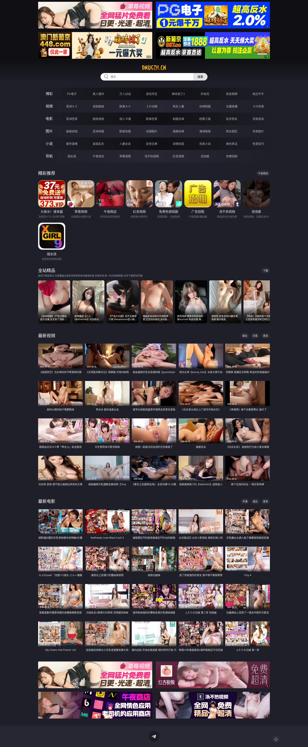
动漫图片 (151, 131)
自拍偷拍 (98, 106)
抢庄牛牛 (258, 94)
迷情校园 (178, 144)
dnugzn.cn (154, 67)
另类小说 (205, 144)
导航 (49, 156)
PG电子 (72, 94)
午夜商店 (98, 156)
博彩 (49, 93)
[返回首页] (276, 739)
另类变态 (258, 119)
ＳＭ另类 (258, 106)
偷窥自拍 (72, 131)
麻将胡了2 (178, 94)
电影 (49, 118)
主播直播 (231, 106)
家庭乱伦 (98, 144)
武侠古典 (151, 144)
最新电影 (46, 501)
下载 (265, 270)
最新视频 (46, 335)
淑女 (255, 501)
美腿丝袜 (178, 131)
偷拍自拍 (98, 119)
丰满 (244, 501)
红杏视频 (178, 156)
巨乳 (255, 335)
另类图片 (258, 131)
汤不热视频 (152, 156)
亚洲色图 (98, 131)
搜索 (200, 77)
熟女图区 (231, 131)
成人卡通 (125, 119)
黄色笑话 (231, 144)
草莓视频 (125, 156)
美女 (244, 335)
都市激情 (72, 144)
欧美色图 (125, 131)
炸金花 (205, 94)
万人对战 (125, 94)
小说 (49, 143)
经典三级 (205, 119)
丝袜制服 (205, 106)
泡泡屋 (205, 156)
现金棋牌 (231, 94)
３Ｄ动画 (151, 106)
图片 (49, 131)
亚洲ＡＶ (72, 106)
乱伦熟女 (231, 119)
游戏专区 (151, 94)
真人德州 (98, 94)
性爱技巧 (258, 144)
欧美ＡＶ (125, 106)
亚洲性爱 (72, 119)
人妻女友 (125, 144)
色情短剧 (231, 156)
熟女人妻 (178, 106)
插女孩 (72, 156)
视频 (49, 106)
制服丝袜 (178, 119)
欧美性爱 (151, 119)
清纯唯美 (205, 131)
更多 (265, 335)
